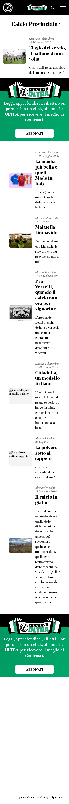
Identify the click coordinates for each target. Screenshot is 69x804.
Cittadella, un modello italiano (47, 379)
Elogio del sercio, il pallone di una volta (47, 54)
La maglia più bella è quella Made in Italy (46, 173)
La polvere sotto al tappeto (46, 453)
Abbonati (34, 133)
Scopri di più (50, 797)
